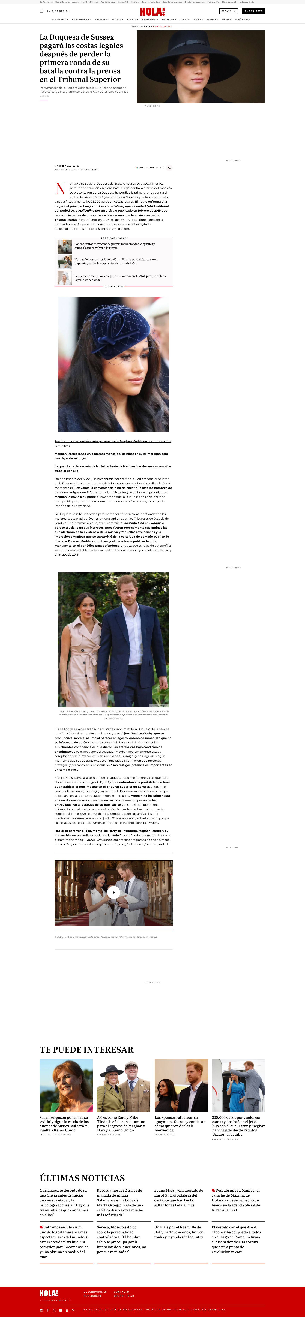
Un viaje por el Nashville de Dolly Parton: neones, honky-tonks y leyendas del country (179, 1231)
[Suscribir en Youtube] (67, 1310)
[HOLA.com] (152, 12)
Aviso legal (93, 1309)
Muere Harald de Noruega (67, 2)
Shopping (168, 19)
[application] (114, 893)
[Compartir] (169, 168)
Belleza (116, 19)
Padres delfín (213, 2)
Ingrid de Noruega (89, 2)
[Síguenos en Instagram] (42, 1310)
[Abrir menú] (41, 11)
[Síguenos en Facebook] (48, 1310)
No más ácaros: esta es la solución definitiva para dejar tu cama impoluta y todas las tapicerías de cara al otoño (115, 261)
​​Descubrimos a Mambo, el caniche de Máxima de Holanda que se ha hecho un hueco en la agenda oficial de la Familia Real (236, 1199)
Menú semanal (229, 2)
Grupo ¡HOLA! (124, 1296)
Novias (211, 19)
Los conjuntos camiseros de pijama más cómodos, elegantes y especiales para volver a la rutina (114, 246)
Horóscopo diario (246, 2)
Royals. (124, 835)
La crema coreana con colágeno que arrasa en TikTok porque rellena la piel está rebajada (120, 278)
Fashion (100, 19)
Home (135, 26)
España (226, 11)
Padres (226, 19)
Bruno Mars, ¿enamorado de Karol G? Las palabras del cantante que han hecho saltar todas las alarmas (178, 1197)
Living (183, 19)
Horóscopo (242, 19)
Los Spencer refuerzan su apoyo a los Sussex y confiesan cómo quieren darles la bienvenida (180, 1123)
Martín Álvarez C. (67, 166)
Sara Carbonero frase (172, 2)
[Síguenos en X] (54, 1310)
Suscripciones (95, 1292)
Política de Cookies (124, 1309)
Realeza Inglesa (162, 26)
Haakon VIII (123, 2)
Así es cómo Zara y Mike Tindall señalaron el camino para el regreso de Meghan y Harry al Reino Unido (121, 1123)
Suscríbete (253, 11)
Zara (144, 2)
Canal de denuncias (208, 1309)
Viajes (197, 19)
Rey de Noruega (108, 2)
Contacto (121, 1292)
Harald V (135, 2)
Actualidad (59, 19)
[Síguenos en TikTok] (61, 1310)
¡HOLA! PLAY (92, 840)
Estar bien (149, 19)
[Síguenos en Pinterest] (74, 1310)
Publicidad (92, 1296)
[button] (113, 892)
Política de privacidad (166, 1309)
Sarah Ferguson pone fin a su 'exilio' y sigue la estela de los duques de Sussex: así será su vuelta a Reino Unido (64, 1123)
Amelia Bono (154, 2)
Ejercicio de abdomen (195, 2)
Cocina (131, 19)
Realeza (145, 26)
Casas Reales (80, 19)
